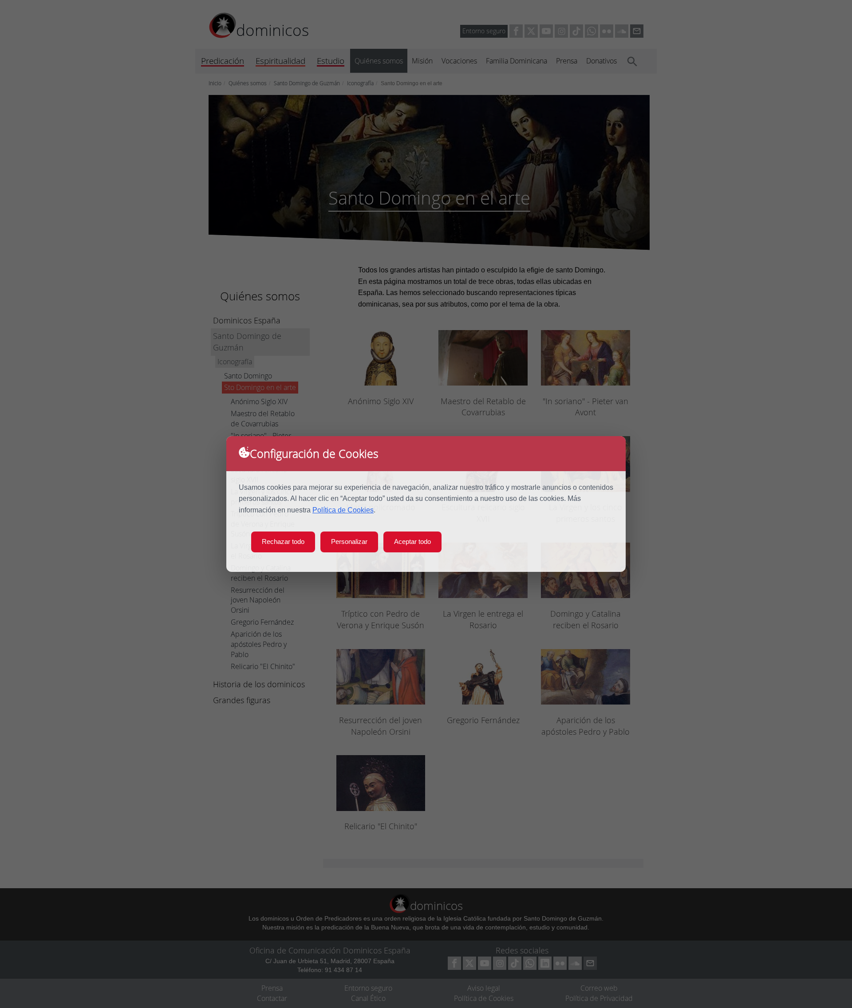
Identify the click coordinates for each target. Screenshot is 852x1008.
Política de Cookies (343, 510)
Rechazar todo (283, 541)
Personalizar (349, 541)
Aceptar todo (412, 541)
